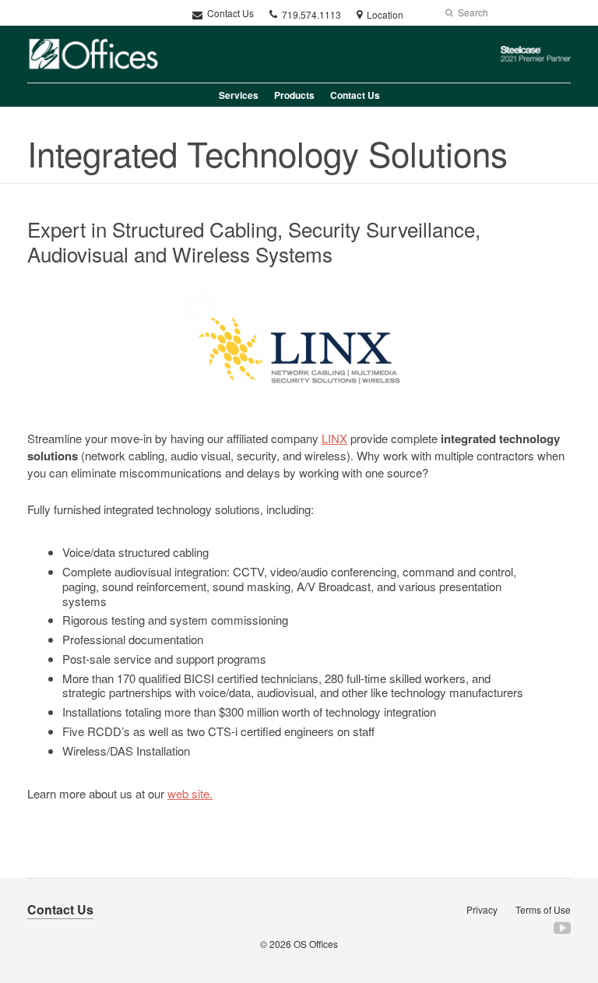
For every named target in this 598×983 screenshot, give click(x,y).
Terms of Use (543, 909)
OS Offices (316, 943)
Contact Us (229, 12)
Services (239, 95)
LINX (334, 438)
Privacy (482, 909)
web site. (190, 793)
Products (294, 95)
